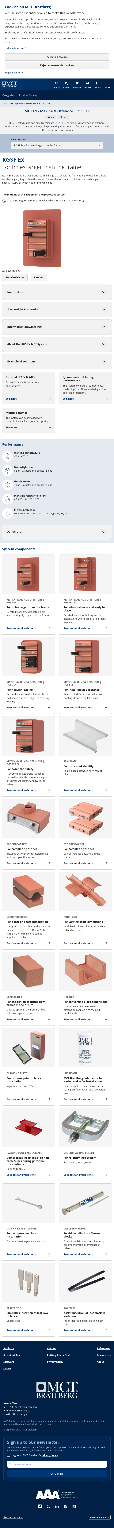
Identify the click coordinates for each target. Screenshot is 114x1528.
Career (7, 1368)
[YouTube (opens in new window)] (74, 1506)
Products (8, 1348)
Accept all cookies (57, 57)
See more (11, 398)
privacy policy (50, 1455)
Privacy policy (55, 1361)
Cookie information (14, 48)
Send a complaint (13, 1517)
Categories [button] (8, 95)
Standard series (15, 277)
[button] (66, 84)
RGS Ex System (33, 103)
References (103, 1348)
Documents (104, 1355)
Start (4, 103)
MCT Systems (16, 103)
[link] (9, 84)
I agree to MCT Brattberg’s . (35, 1455)
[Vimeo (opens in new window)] (66, 1506)
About (100, 1361)
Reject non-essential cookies (57, 65)
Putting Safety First (58, 1355)
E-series (38, 277)
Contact (51, 1348)
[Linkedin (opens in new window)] (57, 1506)
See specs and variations (28, 628)
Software (8, 1361)
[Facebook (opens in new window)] (40, 1506)
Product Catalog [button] (28, 95)
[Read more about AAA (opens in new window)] (57, 1494)
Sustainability (11, 1355)
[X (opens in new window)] (48, 1506)
